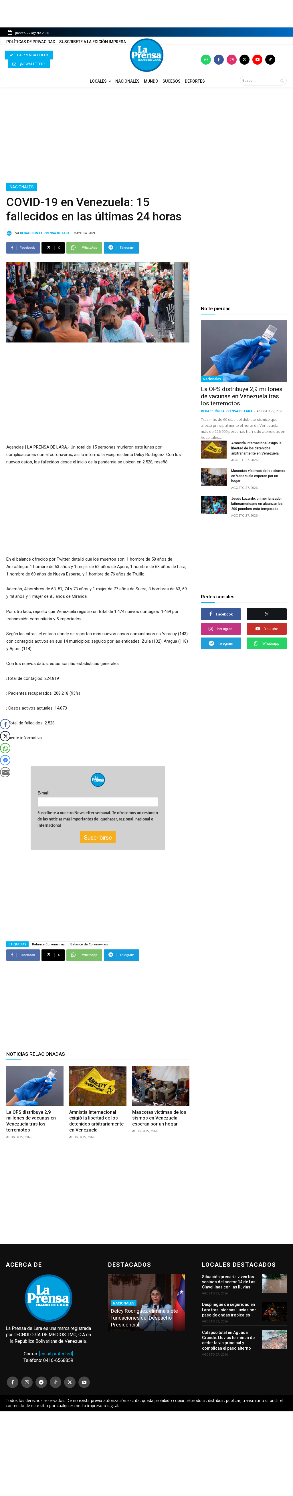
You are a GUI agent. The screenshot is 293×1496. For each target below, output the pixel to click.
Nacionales (22, 187)
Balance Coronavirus (48, 944)
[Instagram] (232, 60)
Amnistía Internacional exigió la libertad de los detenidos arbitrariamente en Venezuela (96, 1121)
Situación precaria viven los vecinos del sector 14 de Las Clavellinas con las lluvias (229, 1281)
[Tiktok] (270, 60)
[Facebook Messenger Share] (5, 760)
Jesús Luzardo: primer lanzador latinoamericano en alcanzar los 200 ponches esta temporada (257, 504)
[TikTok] (55, 1382)
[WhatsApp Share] (5, 748)
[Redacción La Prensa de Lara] (10, 233)
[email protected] (56, 1353)
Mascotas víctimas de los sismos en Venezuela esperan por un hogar (159, 1118)
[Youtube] (257, 60)
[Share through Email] (5, 772)
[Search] (282, 80)
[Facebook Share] (5, 724)
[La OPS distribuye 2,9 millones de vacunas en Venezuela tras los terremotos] (35, 1086)
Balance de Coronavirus (89, 944)
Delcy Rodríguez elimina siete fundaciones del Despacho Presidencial (144, 1318)
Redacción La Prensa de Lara (45, 233)
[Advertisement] (146, 135)
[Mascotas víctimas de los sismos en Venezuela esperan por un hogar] (160, 1086)
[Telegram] (41, 1382)
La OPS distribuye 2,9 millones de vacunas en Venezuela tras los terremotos (31, 1121)
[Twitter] (244, 60)
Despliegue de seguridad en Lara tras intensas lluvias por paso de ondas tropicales (229, 1309)
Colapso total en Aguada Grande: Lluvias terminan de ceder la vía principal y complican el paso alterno (228, 1340)
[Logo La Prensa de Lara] (146, 55)
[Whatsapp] (206, 60)
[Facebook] (219, 60)
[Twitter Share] (5, 736)
